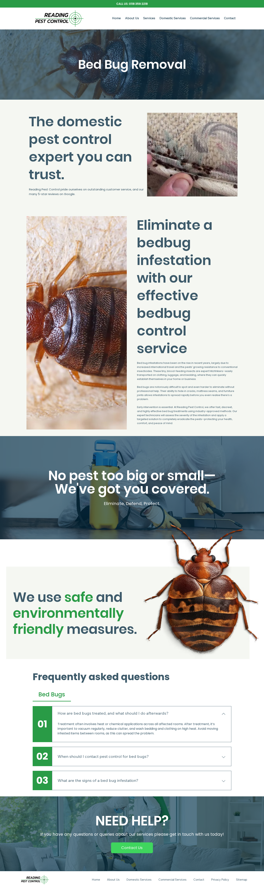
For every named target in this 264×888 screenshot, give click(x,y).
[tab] (52, 694)
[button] (149, 18)
